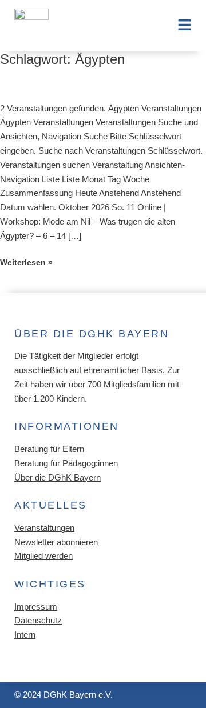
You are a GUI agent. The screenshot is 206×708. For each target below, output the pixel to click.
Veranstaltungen (44, 528)
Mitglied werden (43, 556)
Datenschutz (38, 620)
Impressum (35, 606)
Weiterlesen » (26, 262)
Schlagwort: (62, 59)
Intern (24, 634)
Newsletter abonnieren (56, 542)
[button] (178, 26)
